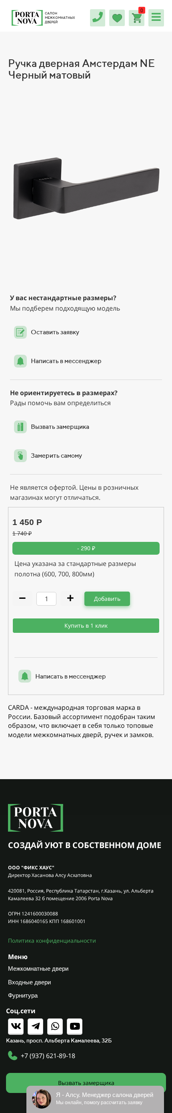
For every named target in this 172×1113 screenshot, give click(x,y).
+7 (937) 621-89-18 (48, 1055)
